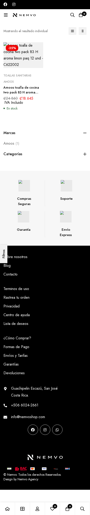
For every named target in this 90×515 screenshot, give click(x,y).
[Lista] (72, 31)
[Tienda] (22, 508)
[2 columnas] (83, 31)
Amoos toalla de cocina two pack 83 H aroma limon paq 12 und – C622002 (21, 94)
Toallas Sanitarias (17, 75)
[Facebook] (5, 4)
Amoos (11, 143)
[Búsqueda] (72, 15)
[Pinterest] (5, 444)
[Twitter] (34, 444)
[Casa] (7, 508)
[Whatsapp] (57, 430)
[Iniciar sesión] (37, 508)
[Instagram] (14, 4)
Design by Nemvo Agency (20, 479)
